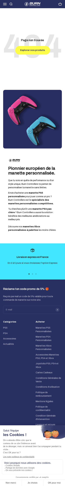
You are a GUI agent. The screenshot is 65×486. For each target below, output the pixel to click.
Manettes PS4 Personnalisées (43, 338)
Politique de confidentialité (43, 408)
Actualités (8, 344)
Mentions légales (44, 401)
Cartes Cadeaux (44, 372)
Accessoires (9, 339)
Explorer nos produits (32, 50)
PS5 (5, 328)
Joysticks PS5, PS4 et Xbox (47, 365)
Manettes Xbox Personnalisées (43, 347)
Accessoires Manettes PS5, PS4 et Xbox (47, 356)
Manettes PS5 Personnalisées (43, 329)
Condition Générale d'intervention (46, 417)
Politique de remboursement (44, 394)
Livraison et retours (45, 424)
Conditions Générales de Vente (48, 380)
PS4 (5, 333)
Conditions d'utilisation (48, 387)
